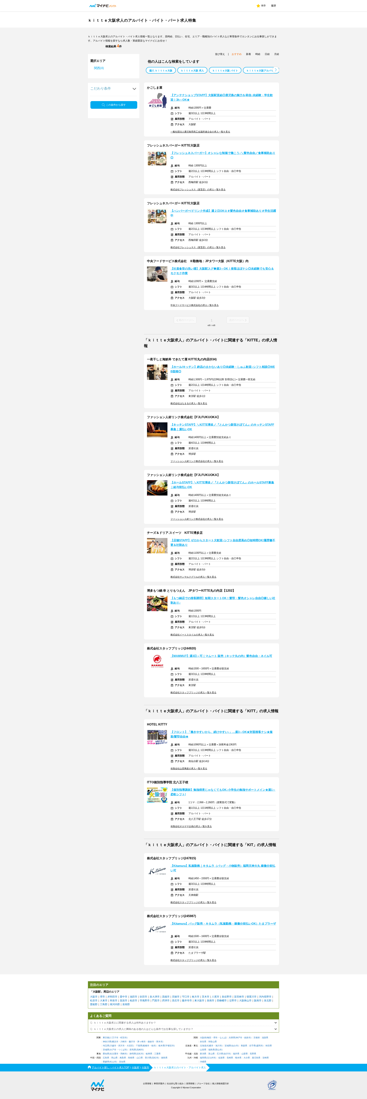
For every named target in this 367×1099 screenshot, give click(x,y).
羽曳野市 (145, 1000)
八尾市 (215, 996)
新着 (248, 54)
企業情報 (147, 1083)
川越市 (113, 1046)
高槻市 (166, 996)
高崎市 (140, 1050)
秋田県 (269, 1046)
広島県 (106, 1058)
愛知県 (106, 1054)
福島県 (211, 1050)
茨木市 (205, 996)
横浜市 (115, 1042)
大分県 (247, 1058)
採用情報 (190, 1083)
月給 (276, 54)
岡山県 (114, 1058)
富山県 (211, 1054)
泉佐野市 (227, 996)
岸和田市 (112, 996)
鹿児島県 (256, 1058)
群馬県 (133, 1050)
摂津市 (166, 1000)
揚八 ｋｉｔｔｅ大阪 (160, 70)
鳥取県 (123, 1058)
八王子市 (114, 1038)
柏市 (153, 1046)
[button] (275, 69)
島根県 (131, 1058)
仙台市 (235, 1046)
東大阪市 (199, 1000)
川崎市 (123, 1042)
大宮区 (130, 1046)
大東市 (103, 1000)
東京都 (106, 1038)
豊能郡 (93, 1004)
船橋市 (146, 1046)
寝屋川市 (252, 996)
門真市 (156, 1000)
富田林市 (239, 996)
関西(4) (99, 68)
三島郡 (103, 1004)
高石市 (175, 1000)
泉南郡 (126, 1004)
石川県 (220, 1054)
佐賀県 (221, 1058)
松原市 (93, 1000)
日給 (267, 54)
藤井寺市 (187, 1000)
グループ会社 (203, 1083)
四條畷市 (222, 1000)
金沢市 (227, 1054)
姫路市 (247, 1038)
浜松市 (140, 1054)
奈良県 (203, 1042)
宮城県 (228, 1046)
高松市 (155, 1058)
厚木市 (159, 1042)
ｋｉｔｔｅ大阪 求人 (192, 70)
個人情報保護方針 (220, 1083)
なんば (223, 1038)
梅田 (209, 1038)
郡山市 (218, 1050)
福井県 (236, 1054)
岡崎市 (123, 1054)
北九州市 (211, 1058)
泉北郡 (267, 1000)
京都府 (256, 1038)
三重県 (157, 1054)
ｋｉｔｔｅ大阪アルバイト (261, 70)
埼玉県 (106, 1046)
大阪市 (93, 996)
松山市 (113, 1062)
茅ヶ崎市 (141, 1042)
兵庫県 (232, 1038)
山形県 (203, 1050)
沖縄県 (203, 1062)
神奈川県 (107, 1042)
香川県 (148, 1058)
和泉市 (113, 1000)
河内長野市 (265, 996)
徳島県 (164, 1058)
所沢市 (121, 1046)
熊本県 (238, 1058)
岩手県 (252, 1046)
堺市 (102, 996)
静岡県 (133, 1054)
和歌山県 (212, 1042)
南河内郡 (115, 1004)
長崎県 (230, 1058)
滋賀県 (265, 1038)
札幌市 (210, 1046)
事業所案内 (159, 1083)
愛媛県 (106, 1062)
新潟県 (203, 1054)
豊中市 (123, 996)
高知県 (122, 1062)
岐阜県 (149, 1054)
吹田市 (143, 996)
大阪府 (203, 1038)
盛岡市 (259, 1046)
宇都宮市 (170, 1046)
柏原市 (133, 1000)
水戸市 (113, 1050)
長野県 (253, 1054)
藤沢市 (132, 1042)
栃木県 (161, 1046)
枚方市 (195, 996)
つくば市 (122, 1050)
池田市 (133, 996)
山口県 (139, 1058)
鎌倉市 (151, 1042)
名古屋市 (114, 1054)
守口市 (185, 996)
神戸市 (239, 1038)
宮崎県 (265, 1058)
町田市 (123, 1038)
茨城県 (106, 1050)
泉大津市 (155, 996)
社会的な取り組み (175, 1083)
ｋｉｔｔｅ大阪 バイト (225, 70)
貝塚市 (175, 996)
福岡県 (203, 1058)
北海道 (203, 1046)
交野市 (233, 1000)
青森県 (244, 1046)
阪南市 (257, 1000)
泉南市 (210, 1000)
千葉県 (139, 1046)
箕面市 (123, 1000)
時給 (257, 54)
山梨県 (244, 1054)
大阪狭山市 (245, 1000)
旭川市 (218, 1046)
